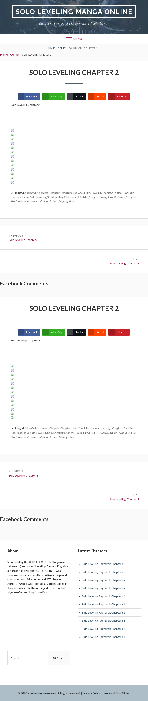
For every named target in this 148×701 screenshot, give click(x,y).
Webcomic (45, 201)
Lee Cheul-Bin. (82, 192)
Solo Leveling (38, 197)
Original (117, 192)
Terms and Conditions (115, 693)
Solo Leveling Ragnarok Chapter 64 (103, 628)
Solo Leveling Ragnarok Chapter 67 (103, 580)
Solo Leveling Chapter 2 (61, 197)
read (20, 197)
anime (44, 192)
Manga (106, 192)
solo (26, 197)
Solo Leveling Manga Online (74, 12)
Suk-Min (82, 197)
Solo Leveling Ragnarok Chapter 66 (103, 596)
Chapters (66, 192)
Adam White (32, 192)
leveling (96, 192)
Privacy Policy (91, 693)
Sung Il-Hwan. (97, 197)
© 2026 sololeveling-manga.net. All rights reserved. (49, 693)
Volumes (32, 201)
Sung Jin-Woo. (116, 197)
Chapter (54, 192)
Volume (21, 201)
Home (4, 54)
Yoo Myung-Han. (64, 201)
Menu (77, 38)
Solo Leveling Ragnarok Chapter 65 (103, 612)
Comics (15, 54)
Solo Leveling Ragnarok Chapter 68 (103, 563)
